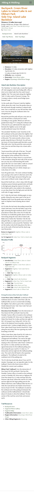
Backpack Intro (7, 34)
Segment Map (9, 411)
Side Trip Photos (7, 37)
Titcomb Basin (18, 283)
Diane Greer (7, 30)
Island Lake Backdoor (21, 34)
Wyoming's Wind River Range (20, 79)
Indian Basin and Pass (20, 285)
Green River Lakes (15, 26)
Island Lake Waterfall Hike (22, 287)
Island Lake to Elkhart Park (21, 289)
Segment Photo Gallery (12, 409)
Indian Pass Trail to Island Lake (22, 237)
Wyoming (24, 419)
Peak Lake (17, 273)
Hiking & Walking (11, 2)
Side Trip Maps (20, 37)
